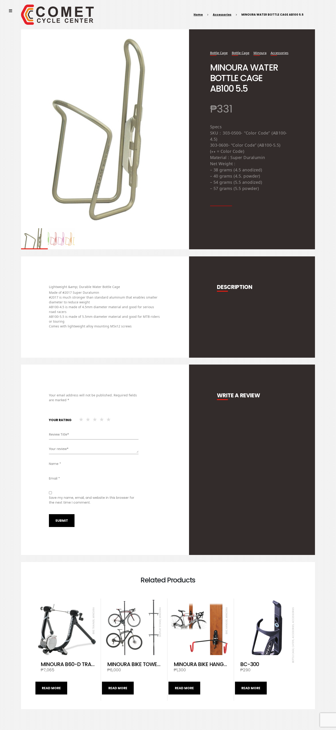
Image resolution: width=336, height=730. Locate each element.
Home (198, 14)
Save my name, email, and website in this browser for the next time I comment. (91, 500)
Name (55, 463)
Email (54, 478)
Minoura (260, 53)
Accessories (222, 14)
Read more (51, 688)
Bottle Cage (219, 53)
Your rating (60, 420)
